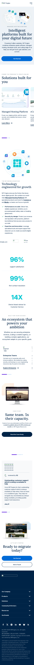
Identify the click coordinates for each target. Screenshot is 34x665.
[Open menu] (30, 3)
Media (6, 202)
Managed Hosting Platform (14, 198)
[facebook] (3, 624)
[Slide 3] (9, 374)
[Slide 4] (10, 374)
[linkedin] (15, 624)
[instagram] (11, 624)
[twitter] (7, 624)
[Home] (16, 579)
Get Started (17, 58)
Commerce (27, 200)
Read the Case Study (17, 434)
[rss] (28, 624)
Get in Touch (17, 564)
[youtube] (19, 624)
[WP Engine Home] (8, 3)
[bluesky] (24, 624)
